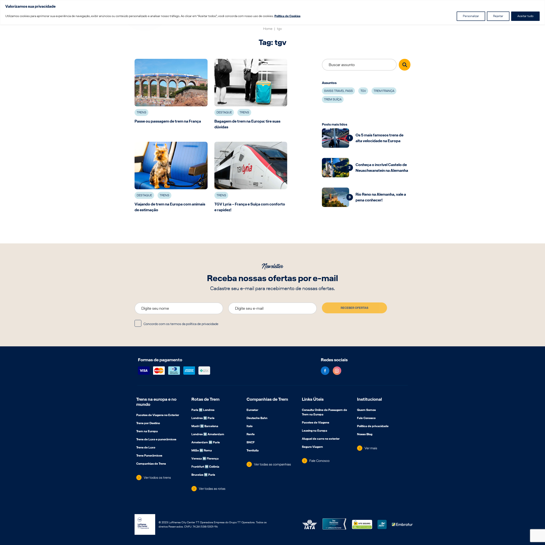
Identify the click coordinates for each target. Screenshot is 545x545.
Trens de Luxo (145, 447)
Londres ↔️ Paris (202, 418)
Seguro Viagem (312, 447)
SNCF (251, 442)
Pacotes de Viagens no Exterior (157, 415)
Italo (249, 426)
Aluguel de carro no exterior (321, 439)
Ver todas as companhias (272, 464)
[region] (272, 12)
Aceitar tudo (525, 16)
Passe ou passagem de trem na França (168, 121)
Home (268, 28)
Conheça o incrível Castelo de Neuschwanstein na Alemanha (382, 167)
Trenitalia (253, 450)
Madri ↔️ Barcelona (204, 426)
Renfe (251, 434)
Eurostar (252, 410)
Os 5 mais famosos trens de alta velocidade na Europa (379, 137)
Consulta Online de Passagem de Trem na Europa (324, 412)
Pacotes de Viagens (315, 422)
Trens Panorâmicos (149, 455)
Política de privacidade (373, 426)
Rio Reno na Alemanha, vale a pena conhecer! (381, 197)
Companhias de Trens (151, 464)
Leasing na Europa (314, 430)
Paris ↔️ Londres (202, 410)
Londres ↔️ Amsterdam (207, 434)
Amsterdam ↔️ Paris (205, 442)
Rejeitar (498, 16)
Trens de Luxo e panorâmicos (156, 439)
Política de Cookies (287, 16)
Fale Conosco (319, 460)
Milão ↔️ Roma (201, 450)
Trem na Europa (147, 431)
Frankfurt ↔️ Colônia (205, 466)
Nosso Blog (364, 434)
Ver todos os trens (157, 477)
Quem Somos (366, 410)
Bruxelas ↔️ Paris (203, 475)
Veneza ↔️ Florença (205, 458)
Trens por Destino (148, 423)
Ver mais (370, 448)
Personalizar (471, 16)
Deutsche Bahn (257, 418)
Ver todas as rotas (212, 488)
